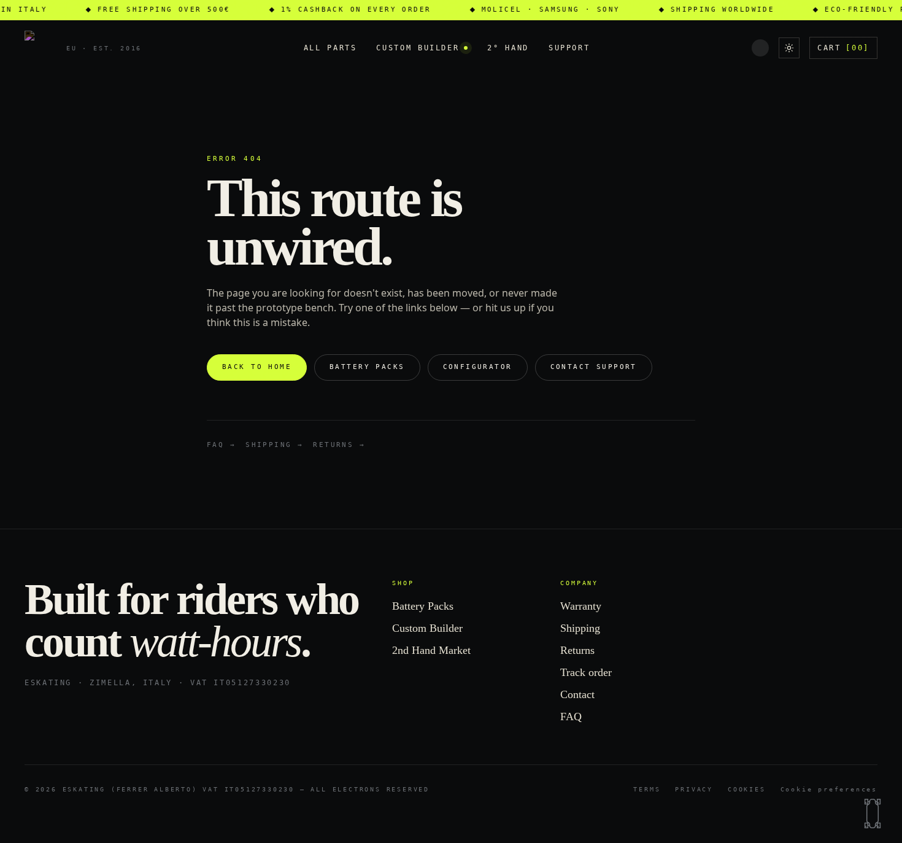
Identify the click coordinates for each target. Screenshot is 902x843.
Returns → (339, 445)
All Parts (330, 48)
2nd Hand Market (431, 650)
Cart (843, 48)
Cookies (747, 789)
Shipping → (274, 445)
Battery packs (367, 367)
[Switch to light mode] (789, 47)
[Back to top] (872, 813)
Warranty (580, 606)
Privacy (694, 789)
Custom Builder (417, 48)
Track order (586, 672)
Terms (646, 789)
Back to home (256, 367)
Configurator (477, 367)
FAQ (571, 716)
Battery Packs (422, 606)
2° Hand (507, 48)
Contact (577, 694)
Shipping (580, 628)
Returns (577, 650)
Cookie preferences (829, 789)
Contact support (593, 367)
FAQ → (221, 445)
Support (569, 48)
